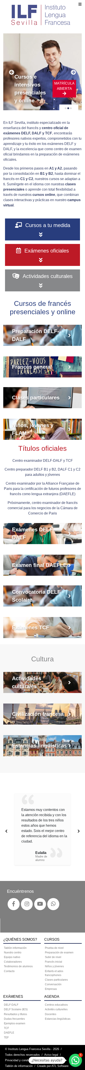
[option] (42, 829)
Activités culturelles (56, 1009)
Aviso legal (51, 1054)
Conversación (53, 984)
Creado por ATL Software (52, 1066)
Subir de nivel (53, 957)
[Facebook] (13, 904)
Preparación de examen (59, 952)
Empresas (51, 989)
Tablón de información (19, 1066)
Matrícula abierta (64, 85)
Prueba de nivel (54, 947)
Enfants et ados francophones (54, 973)
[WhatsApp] (53, 904)
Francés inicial (53, 961)
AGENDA (51, 996)
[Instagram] (27, 904)
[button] (75, 1060)
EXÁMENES (13, 996)
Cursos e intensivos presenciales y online (30, 88)
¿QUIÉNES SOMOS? (20, 939)
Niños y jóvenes (54, 966)
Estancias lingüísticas (57, 1018)
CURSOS (52, 939)
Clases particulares (56, 979)
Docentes (50, 1014)
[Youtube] (40, 904)
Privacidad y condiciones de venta (26, 1060)
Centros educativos (56, 1004)
